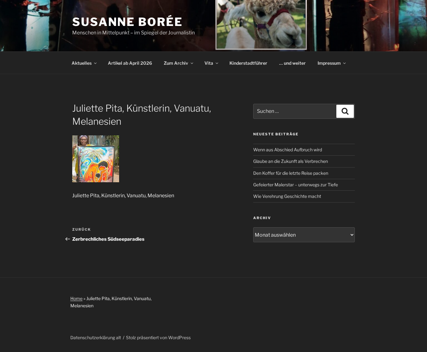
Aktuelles (82, 63)
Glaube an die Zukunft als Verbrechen (290, 161)
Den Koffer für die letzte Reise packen (290, 173)
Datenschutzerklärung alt (95, 337)
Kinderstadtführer (248, 63)
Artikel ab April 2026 (130, 63)
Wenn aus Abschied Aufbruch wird (287, 149)
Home (76, 298)
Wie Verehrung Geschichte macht (287, 196)
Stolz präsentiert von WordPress (158, 337)
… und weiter (292, 63)
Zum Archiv (176, 63)
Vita (208, 63)
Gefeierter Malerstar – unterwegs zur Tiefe (295, 184)
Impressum (329, 63)
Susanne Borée (127, 22)
